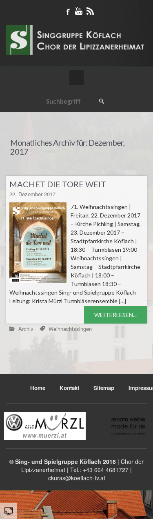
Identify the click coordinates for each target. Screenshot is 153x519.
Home (13, 116)
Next (136, 425)
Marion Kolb (120, 194)
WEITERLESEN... (115, 314)
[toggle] (8, 510)
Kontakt (69, 388)
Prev (16, 425)
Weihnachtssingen (70, 329)
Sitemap (103, 388)
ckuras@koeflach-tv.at (76, 478)
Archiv (25, 329)
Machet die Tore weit (57, 184)
